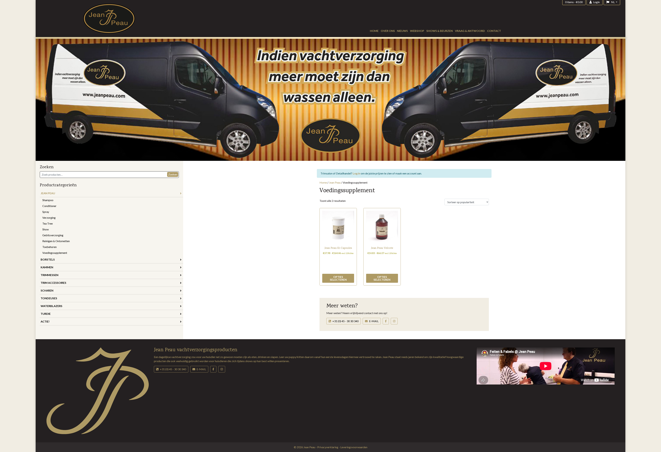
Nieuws (402, 30)
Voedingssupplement (54, 252)
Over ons (388, 30)
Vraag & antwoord (470, 30)
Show (45, 229)
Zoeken (172, 174)
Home (374, 30)
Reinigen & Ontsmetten (56, 241)
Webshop (417, 30)
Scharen (47, 290)
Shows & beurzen (439, 30)
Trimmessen (49, 275)
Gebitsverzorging (52, 235)
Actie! (45, 321)
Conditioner (49, 205)
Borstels (48, 259)
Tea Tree (47, 223)
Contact (494, 30)
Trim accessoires (53, 282)
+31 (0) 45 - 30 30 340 (345, 321)
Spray (45, 211)
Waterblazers (51, 306)
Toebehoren (49, 246)
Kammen (47, 267)
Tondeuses (49, 298)
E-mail (374, 321)
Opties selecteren (338, 278)
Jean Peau (48, 193)
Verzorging (49, 217)
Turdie (46, 313)
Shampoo (47, 200)
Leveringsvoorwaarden (353, 447)
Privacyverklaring (328, 447)
